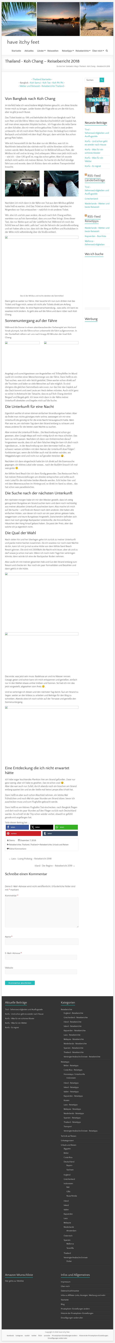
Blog (76, 66)
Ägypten (67, 1149)
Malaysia (67, 1223)
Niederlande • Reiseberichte (75, 1044)
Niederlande (69, 1227)
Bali (67, 1187)
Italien (66, 1210)
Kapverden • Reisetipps (73, 1096)
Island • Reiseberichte (72, 1026)
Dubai (69, 1261)
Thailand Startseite (42, 79)
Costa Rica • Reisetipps (73, 1070)
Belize (66, 1153)
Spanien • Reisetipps (72, 1118)
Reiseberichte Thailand (53, 86)
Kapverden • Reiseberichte (75, 1031)
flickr (40, 1335)
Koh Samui (35, 82)
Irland (66, 1201)
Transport (68, 1126)
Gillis (68, 1191)
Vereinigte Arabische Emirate (76, 1257)
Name (8, 937)
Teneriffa (70, 1248)
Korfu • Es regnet (93, 166)
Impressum (65, 1282)
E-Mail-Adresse (13, 953)
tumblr (27, 1335)
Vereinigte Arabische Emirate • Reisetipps (80, 1131)
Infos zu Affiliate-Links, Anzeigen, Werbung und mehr (83, 1295)
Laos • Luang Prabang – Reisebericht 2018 (30, 858)
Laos (66, 1218)
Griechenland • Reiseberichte (76, 1017)
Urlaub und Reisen (61, 844)
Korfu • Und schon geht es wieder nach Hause (24, 1014)
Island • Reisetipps (71, 1087)
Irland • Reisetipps (71, 1083)
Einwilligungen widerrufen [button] (72, 1318)
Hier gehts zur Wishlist (14, 1281)
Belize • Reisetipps (71, 1065)
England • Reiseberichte (73, 1013)
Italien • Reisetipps (71, 1092)
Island (66, 1205)
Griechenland (91, 198)
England (67, 1175)
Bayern (69, 1165)
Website (9, 968)
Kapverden (68, 1214)
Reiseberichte (82, 50)
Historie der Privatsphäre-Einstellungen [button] (77, 1313)
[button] (17, 827)
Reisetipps (67, 50)
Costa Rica (68, 1157)
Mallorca (70, 1244)
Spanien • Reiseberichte (73, 1048)
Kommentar (11, 895)
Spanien (67, 1240)
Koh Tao (47, 82)
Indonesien (71, 1078)
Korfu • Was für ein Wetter (16, 1023)
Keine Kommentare (17, 848)
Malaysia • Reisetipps (72, 1109)
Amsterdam (71, 1231)
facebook (10, 1335)
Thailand (25, 844)
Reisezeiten (52, 50)
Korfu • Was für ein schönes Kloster (19, 1018)
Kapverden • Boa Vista (95, 236)
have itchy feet (23, 42)
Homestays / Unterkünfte (74, 1074)
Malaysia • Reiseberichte (74, 1039)
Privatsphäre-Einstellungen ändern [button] (75, 1309)
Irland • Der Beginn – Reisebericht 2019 (55, 865)
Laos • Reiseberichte (72, 1035)
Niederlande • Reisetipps (74, 1113)
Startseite (16, 50)
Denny (12, 840)
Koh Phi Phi (57, 82)
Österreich (68, 1236)
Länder (40, 50)
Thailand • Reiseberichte (41, 844)
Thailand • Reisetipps (72, 1122)
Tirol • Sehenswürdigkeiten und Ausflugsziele (97, 133)
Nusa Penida (71, 1196)
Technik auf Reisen (68, 1136)
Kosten (66, 1100)
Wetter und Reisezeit (30, 86)
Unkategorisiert (67, 1140)
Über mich (97, 50)
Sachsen (70, 1170)
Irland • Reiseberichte (72, 1022)
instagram (19, 1335)
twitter (34, 1335)
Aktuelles (29, 50)
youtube (47, 1335)
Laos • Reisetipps (71, 1105)
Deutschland (69, 1162)
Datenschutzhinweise (70, 1291)
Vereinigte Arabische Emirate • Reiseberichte (82, 1057)
